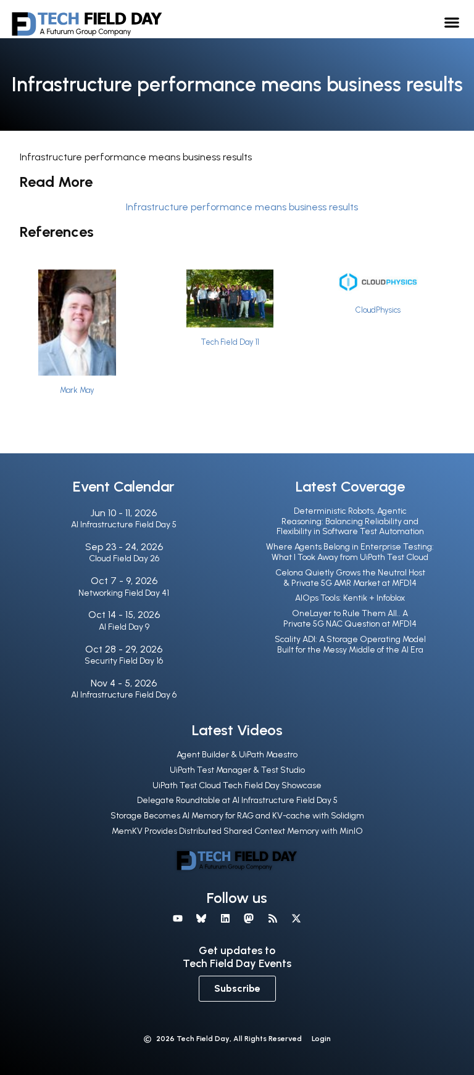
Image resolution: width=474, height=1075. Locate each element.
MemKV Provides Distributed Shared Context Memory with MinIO (237, 831)
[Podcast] (272, 918)
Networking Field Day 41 (123, 593)
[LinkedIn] (225, 918)
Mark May (77, 390)
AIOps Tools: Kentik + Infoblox (350, 598)
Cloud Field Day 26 (124, 558)
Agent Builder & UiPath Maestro (237, 754)
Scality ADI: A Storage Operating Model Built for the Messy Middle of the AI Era (350, 644)
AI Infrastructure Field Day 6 (124, 695)
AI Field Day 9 (124, 627)
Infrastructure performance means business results (242, 207)
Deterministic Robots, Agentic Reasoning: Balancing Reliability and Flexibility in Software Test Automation (350, 521)
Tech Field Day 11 (230, 342)
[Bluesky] (201, 918)
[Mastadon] (249, 918)
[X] (296, 918)
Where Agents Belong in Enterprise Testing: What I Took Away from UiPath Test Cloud (350, 552)
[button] (452, 22)
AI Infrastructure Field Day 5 (124, 524)
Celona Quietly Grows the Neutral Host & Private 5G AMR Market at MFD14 (350, 577)
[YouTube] (178, 918)
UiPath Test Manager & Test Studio (237, 770)
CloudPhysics (378, 310)
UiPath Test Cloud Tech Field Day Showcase (237, 785)
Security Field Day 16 (124, 661)
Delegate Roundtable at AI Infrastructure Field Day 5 (237, 800)
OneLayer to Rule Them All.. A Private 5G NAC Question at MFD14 (350, 618)
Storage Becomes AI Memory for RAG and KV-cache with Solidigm (237, 815)
